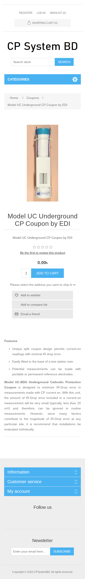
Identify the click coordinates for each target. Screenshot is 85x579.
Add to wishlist (30, 295)
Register (25, 12)
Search (64, 62)
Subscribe (62, 551)
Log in (41, 12)
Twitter (42, 518)
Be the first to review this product (42, 252)
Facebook (32, 518)
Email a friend (30, 314)
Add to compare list (34, 304)
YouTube (53, 518)
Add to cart (47, 273)
